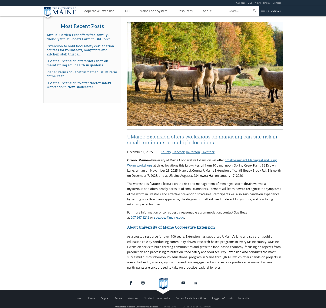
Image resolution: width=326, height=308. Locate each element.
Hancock (178, 152)
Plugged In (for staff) (222, 298)
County (166, 152)
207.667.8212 (140, 217)
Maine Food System (154, 11)
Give (250, 2)
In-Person (193, 152)
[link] (82, 37)
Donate (118, 298)
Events (91, 298)
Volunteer (133, 298)
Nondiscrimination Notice (157, 298)
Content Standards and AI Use (191, 298)
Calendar (240, 2)
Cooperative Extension (98, 11)
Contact (277, 2)
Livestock (208, 152)
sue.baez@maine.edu (169, 217)
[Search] (255, 11)
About (207, 11)
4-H (127, 11)
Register (105, 298)
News (258, 2)
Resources (185, 11)
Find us (267, 2)
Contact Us (243, 298)
